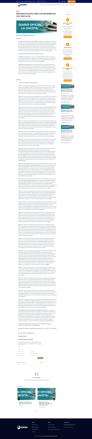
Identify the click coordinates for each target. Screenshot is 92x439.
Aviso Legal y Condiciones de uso (54, 429)
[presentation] (26, 394)
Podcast (66, 4)
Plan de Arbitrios (57, 4)
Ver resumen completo (66, 122)
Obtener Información (67, 36)
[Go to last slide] (19, 399)
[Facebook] (59, 1)
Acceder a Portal (71, 1)
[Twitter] (61, 1)
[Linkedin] (65, 1)
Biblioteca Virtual (50, 4)
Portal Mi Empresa (42, 407)
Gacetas (62, 4)
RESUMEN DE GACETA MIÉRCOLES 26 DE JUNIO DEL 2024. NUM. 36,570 (45, 404)
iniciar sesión (71, 4)
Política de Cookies (51, 424)
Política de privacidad (52, 427)
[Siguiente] (54, 399)
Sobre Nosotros (43, 4)
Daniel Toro (21, 405)
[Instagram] (63, 1)
